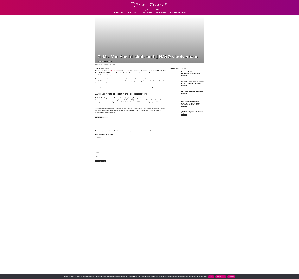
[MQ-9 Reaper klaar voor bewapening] (175, 94)
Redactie (98, 68)
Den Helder (126, 70)
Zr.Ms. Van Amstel (114, 70)
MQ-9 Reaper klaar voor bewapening (192, 91)
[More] (121, 122)
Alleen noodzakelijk (221, 276)
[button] (209, 5)
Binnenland (101, 61)
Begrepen (211, 276)
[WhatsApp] (116, 122)
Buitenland (108, 61)
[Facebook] (97, 122)
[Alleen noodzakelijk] (297, 276)
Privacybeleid (231, 276)
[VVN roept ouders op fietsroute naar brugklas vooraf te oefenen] (175, 113)
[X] (111, 122)
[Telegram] (107, 122)
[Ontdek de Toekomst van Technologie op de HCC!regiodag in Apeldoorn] (175, 84)
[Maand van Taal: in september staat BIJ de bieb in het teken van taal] (175, 74)
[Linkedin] (102, 122)
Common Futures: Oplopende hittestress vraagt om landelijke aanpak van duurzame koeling (190, 103)
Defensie (105, 117)
